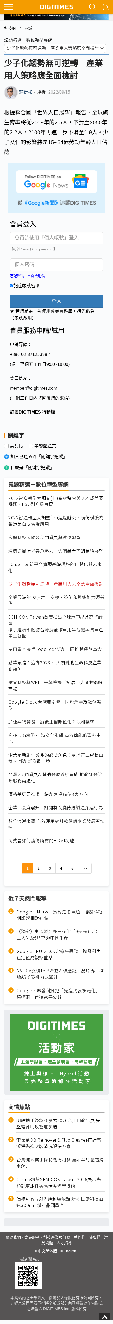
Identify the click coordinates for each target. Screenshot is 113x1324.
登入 (56, 301)
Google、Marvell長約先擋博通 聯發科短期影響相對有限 (59, 914)
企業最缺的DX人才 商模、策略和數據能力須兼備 (56, 600)
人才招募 (64, 1243)
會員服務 (32, 1237)
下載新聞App (28, 1259)
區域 (28, 28)
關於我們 (13, 1237)
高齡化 (16, 446)
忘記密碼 (17, 276)
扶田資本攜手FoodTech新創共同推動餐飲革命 (55, 649)
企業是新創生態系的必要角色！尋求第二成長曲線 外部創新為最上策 (55, 758)
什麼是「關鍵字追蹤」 (32, 467)
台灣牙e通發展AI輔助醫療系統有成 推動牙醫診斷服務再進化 (55, 777)
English (70, 1251)
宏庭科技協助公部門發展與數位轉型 (44, 537)
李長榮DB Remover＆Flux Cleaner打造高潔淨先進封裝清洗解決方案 (58, 1143)
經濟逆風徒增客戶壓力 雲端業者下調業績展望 (55, 551)
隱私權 (94, 1237)
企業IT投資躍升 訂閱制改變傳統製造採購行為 (55, 807)
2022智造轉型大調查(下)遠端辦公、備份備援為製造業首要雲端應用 (55, 520)
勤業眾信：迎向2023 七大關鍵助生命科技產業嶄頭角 (54, 665)
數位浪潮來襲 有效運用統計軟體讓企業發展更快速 (56, 824)
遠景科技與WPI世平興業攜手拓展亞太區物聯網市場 (55, 685)
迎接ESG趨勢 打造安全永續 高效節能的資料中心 (54, 738)
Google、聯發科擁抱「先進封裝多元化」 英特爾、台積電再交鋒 (59, 993)
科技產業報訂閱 (56, 1237)
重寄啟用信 (36, 276)
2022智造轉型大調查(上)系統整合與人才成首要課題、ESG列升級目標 (55, 501)
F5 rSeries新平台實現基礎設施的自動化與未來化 (55, 567)
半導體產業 (45, 446)
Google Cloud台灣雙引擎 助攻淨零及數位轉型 (54, 705)
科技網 (10, 28)
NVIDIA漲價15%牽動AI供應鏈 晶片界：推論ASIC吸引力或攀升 (60, 974)
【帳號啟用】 (23, 318)
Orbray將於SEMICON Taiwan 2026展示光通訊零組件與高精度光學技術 (58, 1182)
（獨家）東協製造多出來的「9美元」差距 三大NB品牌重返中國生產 (60, 934)
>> (85, 868)
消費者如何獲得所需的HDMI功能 (41, 840)
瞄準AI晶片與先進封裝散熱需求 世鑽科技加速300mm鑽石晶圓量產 (59, 1202)
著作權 (79, 1237)
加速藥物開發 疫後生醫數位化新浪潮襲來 (51, 721)
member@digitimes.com (33, 388)
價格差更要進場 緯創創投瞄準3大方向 (48, 794)
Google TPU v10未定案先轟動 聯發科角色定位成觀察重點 (58, 954)
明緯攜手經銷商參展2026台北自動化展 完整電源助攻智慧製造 (58, 1123)
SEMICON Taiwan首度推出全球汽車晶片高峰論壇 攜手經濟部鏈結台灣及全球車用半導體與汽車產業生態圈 (55, 626)
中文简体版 (47, 1251)
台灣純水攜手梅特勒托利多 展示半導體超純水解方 (60, 1162)
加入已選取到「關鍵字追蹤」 (38, 456)
